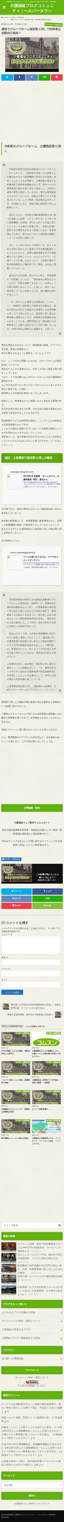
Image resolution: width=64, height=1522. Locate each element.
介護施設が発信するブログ (16, 1329)
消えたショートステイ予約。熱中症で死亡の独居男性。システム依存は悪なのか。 (40, 1258)
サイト (4, 980)
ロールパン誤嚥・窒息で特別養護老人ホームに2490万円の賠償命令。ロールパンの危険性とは (40, 1247)
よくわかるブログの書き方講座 (18, 1312)
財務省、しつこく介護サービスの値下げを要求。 (27, 1427)
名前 (4, 958)
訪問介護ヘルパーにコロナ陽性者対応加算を (40, 1278)
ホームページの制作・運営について (21, 1321)
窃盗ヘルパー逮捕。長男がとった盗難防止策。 (26, 1417)
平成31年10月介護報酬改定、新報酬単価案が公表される (31, 1444)
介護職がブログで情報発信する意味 (21, 1338)
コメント (6, 935)
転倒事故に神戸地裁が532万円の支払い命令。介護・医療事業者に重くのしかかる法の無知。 (40, 1269)
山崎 (35, 1465)
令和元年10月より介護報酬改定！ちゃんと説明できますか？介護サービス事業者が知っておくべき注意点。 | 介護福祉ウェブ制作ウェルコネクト (32, 1451)
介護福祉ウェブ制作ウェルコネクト (32, 1503)
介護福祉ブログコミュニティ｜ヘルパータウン (32, 8)
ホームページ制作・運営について (32, 1377)
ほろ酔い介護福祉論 (12, 859)
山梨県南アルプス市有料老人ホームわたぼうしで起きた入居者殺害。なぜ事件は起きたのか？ (40, 1291)
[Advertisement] (32, 111)
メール (5, 969)
